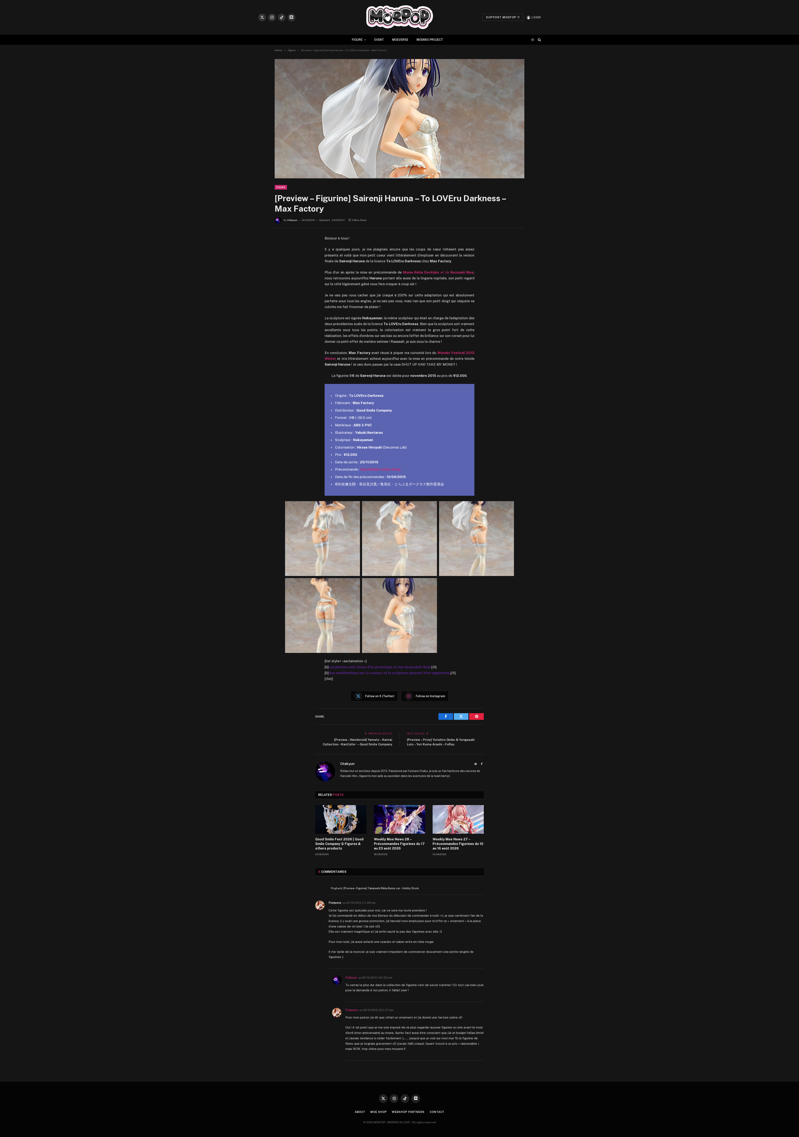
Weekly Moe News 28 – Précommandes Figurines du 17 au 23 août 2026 (399, 843)
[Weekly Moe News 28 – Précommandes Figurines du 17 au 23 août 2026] (399, 819)
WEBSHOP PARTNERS (408, 1112)
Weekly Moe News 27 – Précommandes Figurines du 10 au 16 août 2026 (458, 843)
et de (438, 272)
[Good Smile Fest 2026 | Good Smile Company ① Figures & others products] (340, 819)
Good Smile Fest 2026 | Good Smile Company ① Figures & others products (339, 843)
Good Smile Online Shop (380, 469)
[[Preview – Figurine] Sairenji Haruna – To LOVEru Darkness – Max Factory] (399, 118)
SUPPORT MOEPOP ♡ (503, 17)
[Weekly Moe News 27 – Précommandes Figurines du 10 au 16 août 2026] (458, 819)
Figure (280, 187)
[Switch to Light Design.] (532, 39)
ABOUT (360, 1112)
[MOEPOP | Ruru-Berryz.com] (399, 17)
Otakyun (292, 220)
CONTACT (437, 1112)
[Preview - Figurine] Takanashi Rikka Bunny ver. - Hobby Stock (381, 888)
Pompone (335, 902)
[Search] (539, 39)
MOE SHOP (378, 1112)
